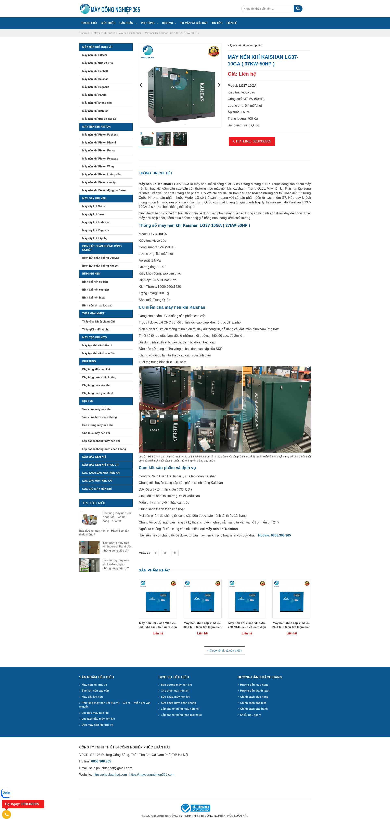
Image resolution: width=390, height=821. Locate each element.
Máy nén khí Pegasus (95, 86)
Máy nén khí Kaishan (95, 78)
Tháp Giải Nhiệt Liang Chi (98, 321)
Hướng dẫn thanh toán (254, 690)
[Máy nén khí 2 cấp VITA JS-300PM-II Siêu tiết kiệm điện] (202, 598)
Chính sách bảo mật (253, 702)
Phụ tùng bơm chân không (99, 377)
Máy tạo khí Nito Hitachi (97, 345)
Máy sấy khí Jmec (93, 214)
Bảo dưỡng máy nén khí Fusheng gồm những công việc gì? (116, 564)
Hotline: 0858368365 (253, 141)
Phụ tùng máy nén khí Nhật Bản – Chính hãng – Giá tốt (117, 516)
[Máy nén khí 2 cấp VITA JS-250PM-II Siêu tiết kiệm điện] (292, 598)
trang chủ (89, 23)
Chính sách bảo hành (254, 708)
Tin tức (217, 23)
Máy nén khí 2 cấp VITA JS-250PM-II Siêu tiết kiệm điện (291, 625)
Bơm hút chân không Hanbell (100, 265)
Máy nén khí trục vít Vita (97, 62)
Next (219, 85)
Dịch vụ (167, 23)
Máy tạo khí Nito (94, 337)
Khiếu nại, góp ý (250, 714)
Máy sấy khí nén (94, 198)
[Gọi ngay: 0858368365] (6, 814)
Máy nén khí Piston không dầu (101, 174)
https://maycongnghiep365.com (151, 774)
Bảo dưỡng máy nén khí (97, 425)
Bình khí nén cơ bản (95, 281)
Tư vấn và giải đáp (194, 23)
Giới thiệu (108, 23)
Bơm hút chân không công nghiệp (102, 248)
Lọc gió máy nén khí (97, 488)
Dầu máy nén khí (94, 456)
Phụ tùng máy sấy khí (96, 385)
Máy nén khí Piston (96, 126)
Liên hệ (231, 23)
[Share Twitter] (165, 553)
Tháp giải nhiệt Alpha (95, 329)
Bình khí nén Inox (93, 297)
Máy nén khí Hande (94, 94)
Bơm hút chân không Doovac (100, 257)
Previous (141, 85)
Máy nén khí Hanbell (95, 71)
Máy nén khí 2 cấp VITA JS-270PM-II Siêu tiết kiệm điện (247, 625)
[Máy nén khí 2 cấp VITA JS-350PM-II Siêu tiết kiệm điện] (158, 598)
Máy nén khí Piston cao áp (99, 182)
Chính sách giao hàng (254, 696)
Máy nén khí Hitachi (94, 54)
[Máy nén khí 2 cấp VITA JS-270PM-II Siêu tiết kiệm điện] (247, 598)
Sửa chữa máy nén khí (96, 409)
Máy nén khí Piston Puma (98, 150)
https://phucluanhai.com (110, 774)
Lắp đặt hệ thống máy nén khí (101, 440)
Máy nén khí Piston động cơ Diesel (104, 190)
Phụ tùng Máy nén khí (96, 369)
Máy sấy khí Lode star (96, 222)
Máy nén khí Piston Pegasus (100, 158)
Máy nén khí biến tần (95, 110)
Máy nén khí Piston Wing (98, 166)
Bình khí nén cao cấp (95, 289)
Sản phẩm (126, 23)
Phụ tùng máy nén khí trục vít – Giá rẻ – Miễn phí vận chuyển (115, 704)
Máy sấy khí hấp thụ (94, 238)
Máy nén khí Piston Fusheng (100, 134)
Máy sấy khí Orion (93, 206)
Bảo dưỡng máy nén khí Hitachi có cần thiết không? (104, 532)
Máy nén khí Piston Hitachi (99, 142)
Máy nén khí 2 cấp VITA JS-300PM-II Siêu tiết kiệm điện (202, 625)
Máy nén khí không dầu (97, 102)
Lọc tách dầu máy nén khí (101, 472)
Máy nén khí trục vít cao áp (99, 118)
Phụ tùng (148, 23)
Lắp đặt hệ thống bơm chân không (104, 449)
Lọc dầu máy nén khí (97, 480)
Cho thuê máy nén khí (96, 432)
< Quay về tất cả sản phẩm (245, 45)
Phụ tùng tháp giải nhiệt (97, 393)
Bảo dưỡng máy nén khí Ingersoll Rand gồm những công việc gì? (117, 546)
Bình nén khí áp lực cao (97, 305)
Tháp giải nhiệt (93, 313)
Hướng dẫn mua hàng (254, 684)
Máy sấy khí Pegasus (95, 230)
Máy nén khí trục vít (97, 47)
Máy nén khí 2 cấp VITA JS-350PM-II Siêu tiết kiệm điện (158, 625)
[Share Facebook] (156, 553)
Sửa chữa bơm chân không (99, 417)
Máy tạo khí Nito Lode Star (99, 353)
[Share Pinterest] (175, 553)
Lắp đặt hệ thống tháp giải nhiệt (181, 714)
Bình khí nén (91, 273)
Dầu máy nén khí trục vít (100, 464)
